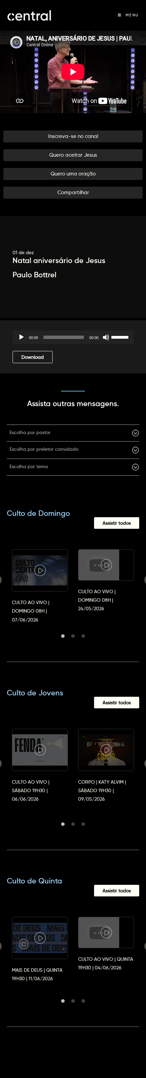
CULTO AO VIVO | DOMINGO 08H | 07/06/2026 (30, 610)
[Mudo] (106, 337)
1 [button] (62, 636)
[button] (73, 136)
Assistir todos (117, 523)
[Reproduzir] (21, 337)
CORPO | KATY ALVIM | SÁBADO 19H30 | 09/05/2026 (102, 790)
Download (32, 357)
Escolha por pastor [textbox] (30, 432)
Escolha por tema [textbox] (29, 466)
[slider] (120, 336)
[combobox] (73, 433)
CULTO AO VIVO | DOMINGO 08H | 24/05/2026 (96, 600)
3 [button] (83, 636)
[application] (73, 337)
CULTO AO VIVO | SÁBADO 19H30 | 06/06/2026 (30, 790)
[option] (40, 580)
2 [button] (73, 636)
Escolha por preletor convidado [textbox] (44, 449)
